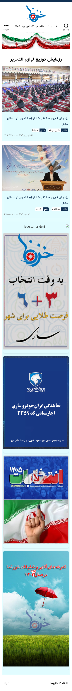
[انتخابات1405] (36, 500)
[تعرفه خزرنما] (36, 608)
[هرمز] (36, 40)
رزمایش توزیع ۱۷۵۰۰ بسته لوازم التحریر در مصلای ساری (37, 121)
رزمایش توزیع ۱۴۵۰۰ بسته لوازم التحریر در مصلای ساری (37, 200)
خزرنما (54, 683)
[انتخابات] (36, 291)
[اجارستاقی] (36, 402)
